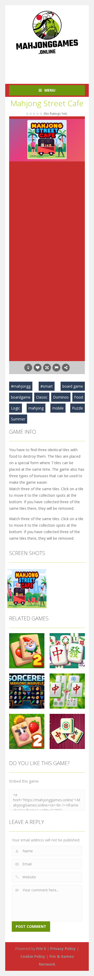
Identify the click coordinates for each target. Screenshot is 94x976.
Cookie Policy (32, 956)
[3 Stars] (34, 113)
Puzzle (77, 408)
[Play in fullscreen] (47, 367)
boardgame (21, 397)
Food (78, 397)
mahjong (36, 408)
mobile (58, 408)
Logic (15, 408)
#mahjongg (21, 386)
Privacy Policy (63, 948)
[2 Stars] (31, 113)
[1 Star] (27, 113)
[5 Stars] (41, 113)
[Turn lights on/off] (28, 367)
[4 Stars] (37, 113)
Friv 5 (41, 948)
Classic (42, 397)
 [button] (56, 367)
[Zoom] (26, 588)
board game (72, 386)
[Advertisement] (51, 66)
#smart (46, 386)
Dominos (61, 397)
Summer (18, 419)
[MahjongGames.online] (47, 32)
